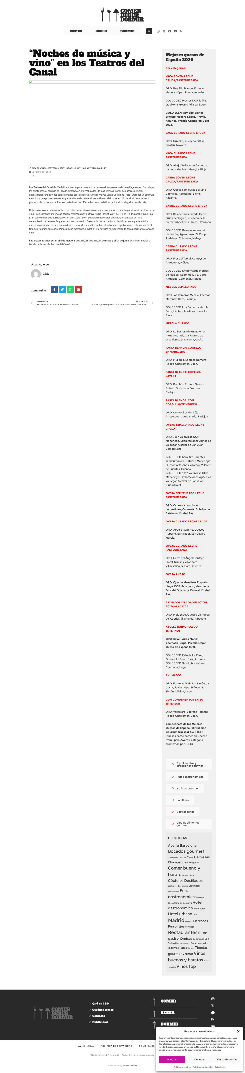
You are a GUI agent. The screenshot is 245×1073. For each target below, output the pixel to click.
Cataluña (182, 858)
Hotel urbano (180, 913)
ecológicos (173, 886)
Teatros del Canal (60, 244)
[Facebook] (169, 31)
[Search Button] (149, 31)
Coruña (185, 875)
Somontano (185, 943)
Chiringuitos (193, 862)
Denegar (199, 1059)
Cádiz (191, 875)
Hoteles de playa (183, 903)
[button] (238, 1031)
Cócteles (176, 880)
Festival (200, 897)
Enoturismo (183, 886)
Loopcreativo (130, 1065)
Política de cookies (182, 1067)
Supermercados (199, 943)
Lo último (80, 168)
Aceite (173, 845)
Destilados (193, 880)
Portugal (189, 926)
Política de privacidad (203, 1067)
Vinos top (186, 966)
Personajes (176, 926)
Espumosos (194, 885)
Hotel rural (199, 908)
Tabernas (173, 947)
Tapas (183, 947)
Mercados (200, 921)
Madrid (176, 920)
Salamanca (198, 939)
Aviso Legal (220, 1067)
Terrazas (191, 948)
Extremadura (173, 891)
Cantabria (173, 857)
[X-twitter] (164, 31)
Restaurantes (183, 932)
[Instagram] (158, 31)
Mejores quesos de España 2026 (185, 57)
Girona (171, 903)
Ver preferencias (227, 1059)
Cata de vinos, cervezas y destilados (52, 168)
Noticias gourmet (96, 168)
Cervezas (202, 857)
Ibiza (195, 914)
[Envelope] (175, 31)
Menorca (188, 921)
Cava (190, 857)
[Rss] (181, 31)
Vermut (187, 954)
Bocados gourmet (186, 851)
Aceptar (172, 1059)
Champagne (177, 862)
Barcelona (188, 845)
